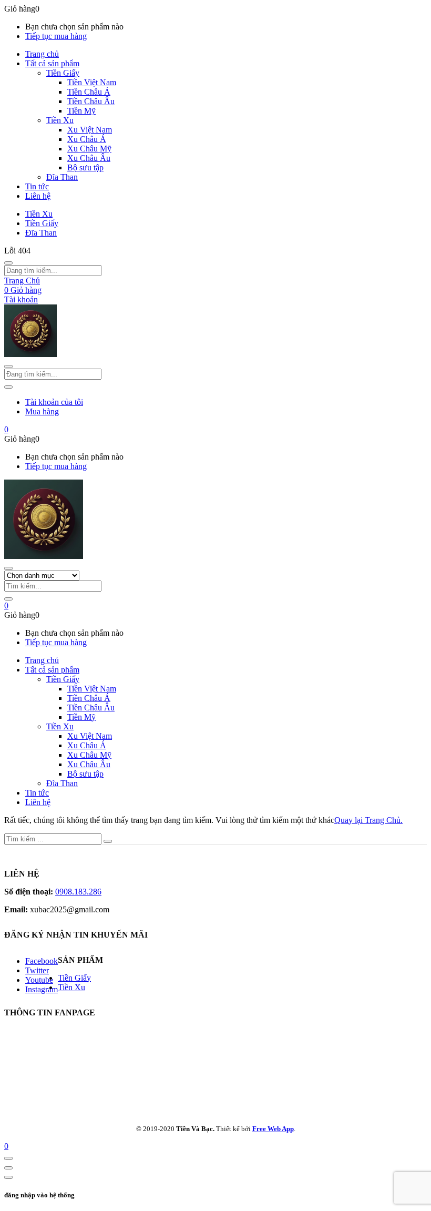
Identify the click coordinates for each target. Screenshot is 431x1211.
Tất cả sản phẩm (52, 63)
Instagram (41, 989)
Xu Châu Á (86, 139)
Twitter (37, 970)
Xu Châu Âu (88, 158)
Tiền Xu (60, 120)
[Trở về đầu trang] (8, 1158)
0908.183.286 (78, 891)
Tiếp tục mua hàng (56, 36)
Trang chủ (42, 53)
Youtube (39, 979)
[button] (6, 429)
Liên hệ (37, 195)
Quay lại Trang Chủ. (368, 820)
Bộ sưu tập (85, 167)
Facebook (41, 960)
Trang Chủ (22, 280)
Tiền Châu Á (88, 91)
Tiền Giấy (62, 72)
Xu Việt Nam (89, 129)
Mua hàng (42, 411)
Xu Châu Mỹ (89, 148)
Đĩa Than (62, 176)
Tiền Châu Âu (91, 101)
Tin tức (37, 186)
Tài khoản (21, 299)
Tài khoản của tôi (54, 402)
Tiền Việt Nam (91, 82)
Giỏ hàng (23, 290)
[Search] (8, 599)
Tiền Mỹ (81, 110)
